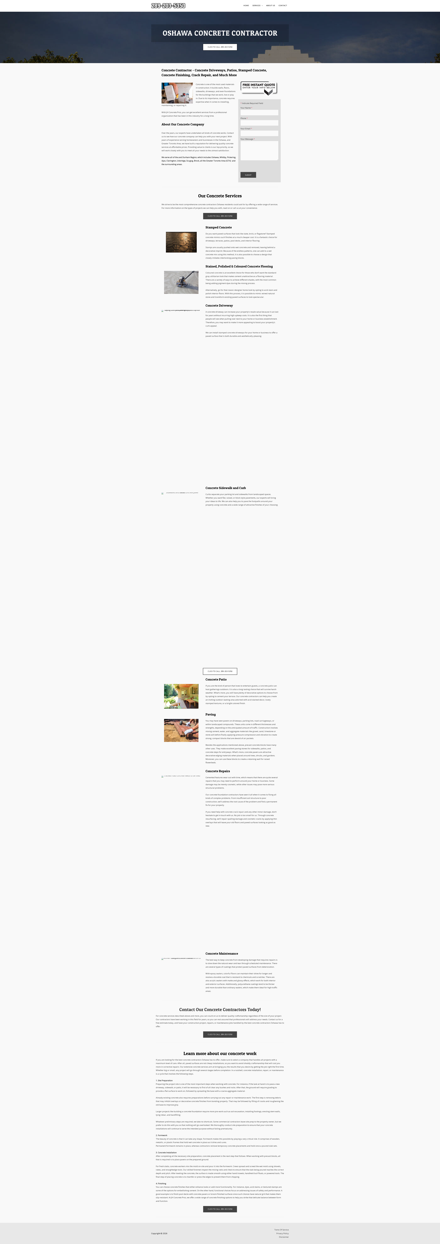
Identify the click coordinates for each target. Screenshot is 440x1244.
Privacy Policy (282, 1233)
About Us (270, 5)
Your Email (246, 128)
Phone (244, 118)
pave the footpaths (252, 501)
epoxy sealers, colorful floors (223, 973)
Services (256, 5)
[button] (220, 47)
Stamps (209, 247)
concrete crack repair (234, 812)
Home (246, 5)
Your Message (248, 139)
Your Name (246, 107)
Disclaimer (284, 1237)
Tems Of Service (281, 1229)
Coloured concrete (214, 272)
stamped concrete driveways (232, 332)
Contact (283, 5)
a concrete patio (266, 685)
